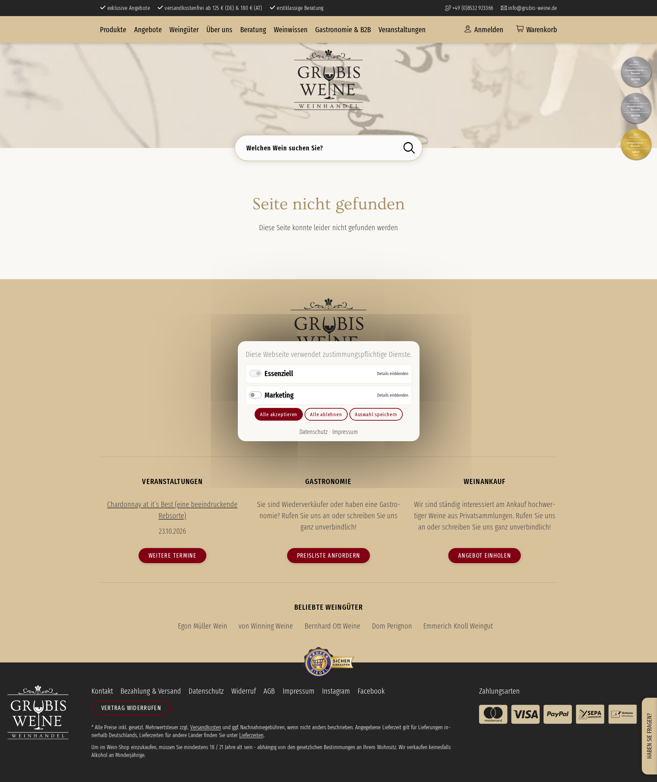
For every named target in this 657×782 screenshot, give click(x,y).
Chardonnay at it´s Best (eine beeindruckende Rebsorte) (172, 510)
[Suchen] (411, 148)
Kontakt (102, 691)
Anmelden (488, 29)
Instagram (336, 691)
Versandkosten (205, 727)
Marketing (279, 394)
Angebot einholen (484, 556)
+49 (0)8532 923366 (472, 7)
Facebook (371, 691)
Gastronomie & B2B (343, 29)
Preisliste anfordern (328, 556)
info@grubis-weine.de (531, 7)
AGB (269, 691)
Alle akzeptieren (278, 414)
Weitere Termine (172, 556)
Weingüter (184, 29)
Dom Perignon (392, 626)
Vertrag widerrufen (131, 708)
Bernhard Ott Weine (332, 626)
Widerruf (243, 691)
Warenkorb (541, 29)
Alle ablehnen (326, 414)
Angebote (148, 29)
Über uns (219, 29)
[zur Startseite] (328, 80)
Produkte (113, 29)
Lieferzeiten (251, 735)
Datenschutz (313, 432)
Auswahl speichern (376, 414)
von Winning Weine (266, 626)
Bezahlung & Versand (150, 691)
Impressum (345, 432)
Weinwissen (291, 29)
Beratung (253, 29)
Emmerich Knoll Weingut (457, 626)
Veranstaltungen (402, 29)
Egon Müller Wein (202, 626)
